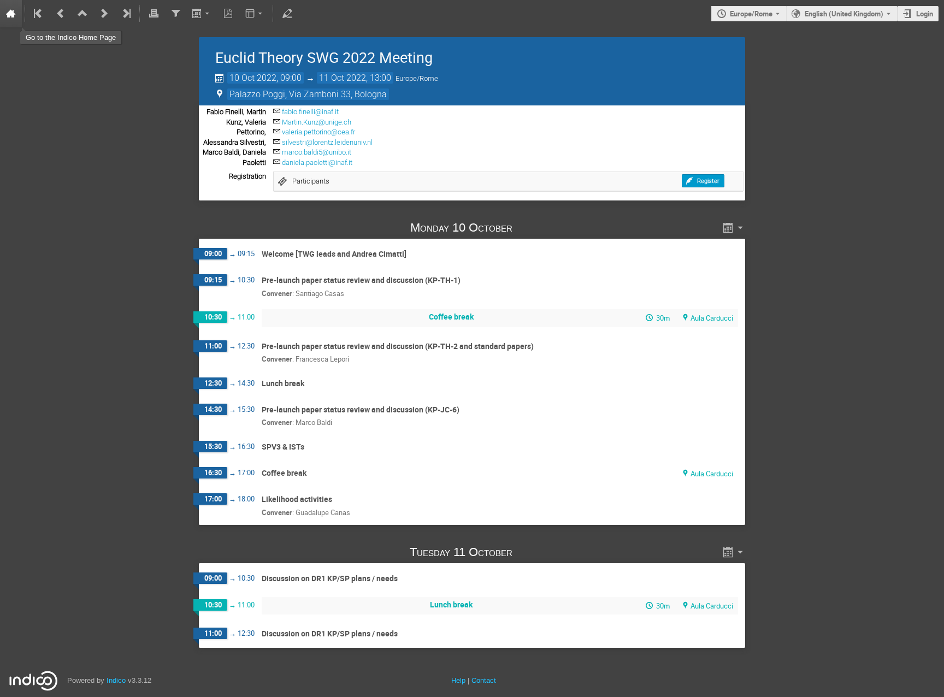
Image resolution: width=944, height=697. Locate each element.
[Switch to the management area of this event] (287, 13)
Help (458, 680)
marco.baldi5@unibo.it (316, 152)
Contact (483, 680)
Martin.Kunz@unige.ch (316, 122)
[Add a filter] (175, 13)
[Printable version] (153, 13)
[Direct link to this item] (528, 227)
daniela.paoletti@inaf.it (317, 162)
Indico (116, 680)
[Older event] (61, 13)
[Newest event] (126, 13)
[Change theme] (254, 13)
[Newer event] (104, 13)
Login (924, 14)
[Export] (201, 13)
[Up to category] (82, 13)
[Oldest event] (39, 13)
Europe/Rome (751, 14)
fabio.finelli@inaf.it (310, 112)
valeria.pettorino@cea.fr (318, 132)
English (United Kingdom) (844, 14)
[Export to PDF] (228, 13)
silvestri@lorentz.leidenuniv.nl (327, 142)
